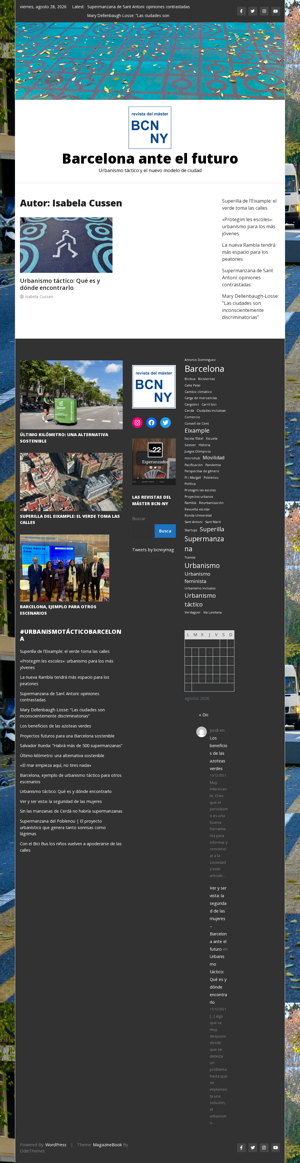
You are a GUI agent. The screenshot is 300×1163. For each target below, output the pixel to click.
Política (190, 475)
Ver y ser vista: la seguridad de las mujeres (61, 792)
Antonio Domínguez (200, 351)
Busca (165, 522)
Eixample (197, 422)
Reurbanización (211, 494)
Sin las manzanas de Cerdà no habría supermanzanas (71, 802)
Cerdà (189, 402)
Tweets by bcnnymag (153, 541)
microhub (192, 449)
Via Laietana (212, 603)
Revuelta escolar (197, 500)
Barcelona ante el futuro (150, 149)
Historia (204, 436)
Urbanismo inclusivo (200, 579)
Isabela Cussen (39, 287)
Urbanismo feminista (197, 568)
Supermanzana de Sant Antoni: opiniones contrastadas (138, 6)
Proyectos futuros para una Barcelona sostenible (67, 727)
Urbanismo (202, 556)
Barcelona (204, 360)
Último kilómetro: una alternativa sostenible (62, 746)
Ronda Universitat (198, 507)
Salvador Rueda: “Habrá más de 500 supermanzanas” (71, 737)
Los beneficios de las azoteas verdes (55, 717)
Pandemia (213, 456)
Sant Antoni (193, 513)
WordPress (56, 1136)
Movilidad (213, 449)
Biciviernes (206, 370)
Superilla (212, 520)
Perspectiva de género (202, 462)
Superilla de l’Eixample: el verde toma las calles (65, 642)
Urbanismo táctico (200, 591)
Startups (191, 521)
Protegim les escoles (200, 481)
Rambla (190, 494)
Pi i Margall (193, 469)
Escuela (211, 430)
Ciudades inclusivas (211, 402)
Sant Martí (213, 513)
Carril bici (209, 396)
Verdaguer (193, 603)
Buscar (138, 509)
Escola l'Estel (194, 430)
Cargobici (192, 396)
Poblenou (211, 469)
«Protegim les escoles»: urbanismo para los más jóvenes (248, 217)
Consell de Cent (197, 415)
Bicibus (190, 370)
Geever (190, 436)
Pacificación (194, 456)
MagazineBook (107, 1136)
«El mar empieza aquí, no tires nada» (55, 756)
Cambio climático (198, 383)
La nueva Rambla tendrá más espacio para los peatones (248, 243)
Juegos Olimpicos (198, 443)
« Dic (204, 706)
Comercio (192, 408)
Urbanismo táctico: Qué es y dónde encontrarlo (60, 275)
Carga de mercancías (201, 389)
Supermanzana (204, 535)
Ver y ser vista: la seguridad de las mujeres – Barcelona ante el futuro (218, 909)
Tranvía (190, 549)
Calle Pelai (192, 376)
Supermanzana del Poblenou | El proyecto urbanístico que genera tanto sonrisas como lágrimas (63, 818)
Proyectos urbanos (199, 488)
